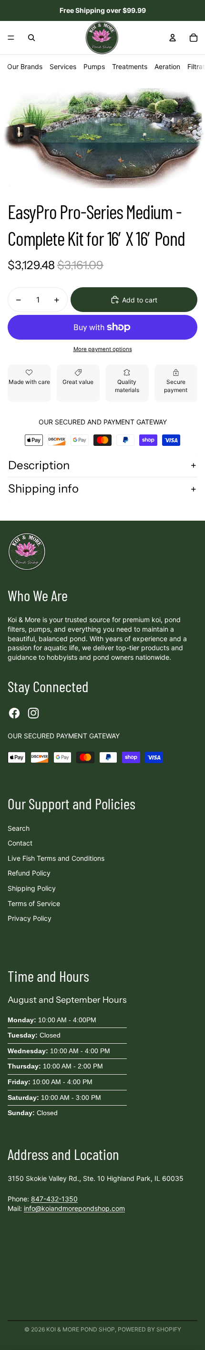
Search (19, 828)
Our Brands (24, 66)
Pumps (94, 66)
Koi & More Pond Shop (80, 1329)
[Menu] (11, 38)
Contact (20, 843)
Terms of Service (34, 903)
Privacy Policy (29, 918)
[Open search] (31, 37)
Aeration (167, 66)
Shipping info (43, 488)
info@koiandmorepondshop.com (74, 1208)
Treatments (129, 66)
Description (39, 465)
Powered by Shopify (149, 1329)
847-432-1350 (54, 1199)
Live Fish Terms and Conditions (56, 858)
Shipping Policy (32, 888)
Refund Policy (29, 873)
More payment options (102, 349)
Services (63, 66)
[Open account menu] (172, 37)
